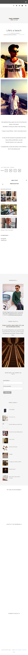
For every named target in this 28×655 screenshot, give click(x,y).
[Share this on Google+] (15, 170)
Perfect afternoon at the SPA (15, 424)
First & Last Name (7, 386)
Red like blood (12, 469)
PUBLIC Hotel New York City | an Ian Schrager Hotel (13, 326)
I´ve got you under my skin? (15, 461)
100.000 (10, 454)
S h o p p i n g (12, 417)
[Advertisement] (14, 563)
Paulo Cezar (7, 167)
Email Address (6, 380)
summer (12, 167)
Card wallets (12, 409)
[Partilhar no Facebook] (6, 170)
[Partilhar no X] (10, 170)
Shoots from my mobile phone (16, 432)
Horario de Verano (13, 446)
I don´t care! (11, 439)
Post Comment (21, 34)
